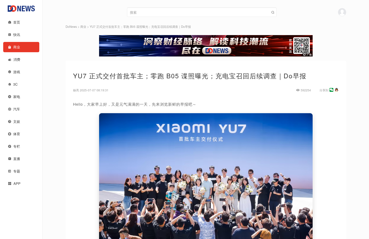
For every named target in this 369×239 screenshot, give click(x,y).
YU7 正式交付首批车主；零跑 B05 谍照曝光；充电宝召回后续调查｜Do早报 (140, 26)
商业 (83, 26)
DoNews (71, 26)
